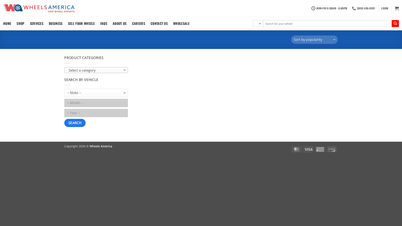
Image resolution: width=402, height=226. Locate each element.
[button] (384, 8)
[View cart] (397, 8)
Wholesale (181, 23)
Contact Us (159, 23)
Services (37, 23)
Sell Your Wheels (81, 23)
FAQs (103, 23)
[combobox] (96, 70)
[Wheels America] (39, 8)
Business (56, 23)
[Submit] (395, 23)
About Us (120, 23)
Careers (138, 23)
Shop (20, 23)
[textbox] (95, 70)
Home (7, 23)
